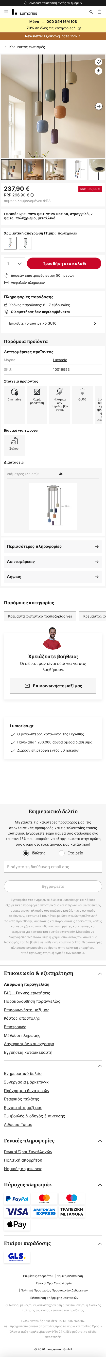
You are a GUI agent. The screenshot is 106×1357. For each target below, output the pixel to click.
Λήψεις (14, 576)
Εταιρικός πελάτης (21, 1099)
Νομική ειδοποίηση (69, 1276)
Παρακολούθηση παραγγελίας (32, 1001)
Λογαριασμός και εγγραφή (29, 1043)
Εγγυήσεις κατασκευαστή (28, 1052)
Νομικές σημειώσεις (23, 1168)
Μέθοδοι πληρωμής (22, 1035)
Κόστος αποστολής (22, 1018)
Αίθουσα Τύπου (18, 1124)
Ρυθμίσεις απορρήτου (38, 1276)
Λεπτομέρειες (21, 561)
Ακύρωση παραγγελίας (26, 984)
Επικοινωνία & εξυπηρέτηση (38, 973)
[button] (11, 169)
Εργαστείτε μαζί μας (23, 1107)
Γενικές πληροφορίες (29, 1140)
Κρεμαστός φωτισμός (27, 46)
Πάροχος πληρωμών (28, 1184)
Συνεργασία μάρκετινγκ (26, 1082)
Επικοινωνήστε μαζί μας (27, 1010)
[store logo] (27, 12)
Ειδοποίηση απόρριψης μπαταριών (54, 1298)
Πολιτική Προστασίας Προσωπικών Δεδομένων (54, 1290)
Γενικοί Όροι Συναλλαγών (28, 1151)
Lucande (60, 359)
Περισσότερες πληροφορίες (34, 546)
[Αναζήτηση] (91, 12)
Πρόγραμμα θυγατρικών (26, 1090)
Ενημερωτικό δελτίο (23, 1073)
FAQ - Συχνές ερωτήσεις (27, 993)
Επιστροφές (15, 1026)
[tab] (53, 1013)
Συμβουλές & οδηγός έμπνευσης (34, 1116)
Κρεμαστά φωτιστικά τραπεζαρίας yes (40, 616)
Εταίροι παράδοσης (27, 1243)
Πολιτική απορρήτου (23, 1160)
